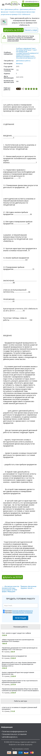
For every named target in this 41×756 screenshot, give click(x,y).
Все (2, 9)
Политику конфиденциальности (22, 611)
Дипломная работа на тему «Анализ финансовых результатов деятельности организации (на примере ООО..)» (19, 664)
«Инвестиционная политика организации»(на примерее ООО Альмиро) (18, 640)
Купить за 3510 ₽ (13, 577)
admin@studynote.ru (32, 2)
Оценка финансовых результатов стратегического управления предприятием (20, 681)
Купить (14, 30)
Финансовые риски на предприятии (14, 656)
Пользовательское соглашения (22, 612)
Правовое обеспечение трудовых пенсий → (28, 587)
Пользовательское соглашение (14, 734)
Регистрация (20, 618)
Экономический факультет (26, 58)
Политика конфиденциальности (14, 731)
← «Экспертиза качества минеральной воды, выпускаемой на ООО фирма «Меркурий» (10, 589)
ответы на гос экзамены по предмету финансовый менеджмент (19, 708)
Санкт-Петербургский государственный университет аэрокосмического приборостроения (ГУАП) (27, 53)
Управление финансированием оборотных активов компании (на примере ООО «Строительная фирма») (20, 690)
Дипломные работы (11, 9)
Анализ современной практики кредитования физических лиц (18, 673)
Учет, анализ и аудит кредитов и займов (16, 633)
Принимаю (19, 611)
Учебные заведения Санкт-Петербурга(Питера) (26, 49)
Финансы (19, 63)
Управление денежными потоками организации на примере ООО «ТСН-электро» (19, 648)
